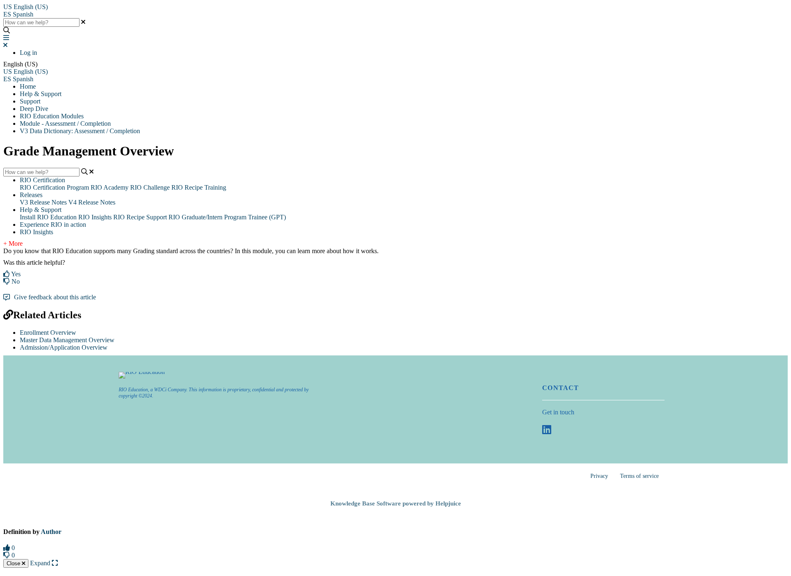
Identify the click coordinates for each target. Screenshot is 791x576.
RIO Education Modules (52, 116)
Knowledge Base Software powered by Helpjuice (395, 503)
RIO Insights (95, 217)
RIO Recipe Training (198, 187)
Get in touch (558, 412)
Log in (28, 52)
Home (28, 86)
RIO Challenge (150, 187)
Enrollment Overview (48, 332)
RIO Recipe (129, 217)
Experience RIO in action (53, 224)
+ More (13, 243)
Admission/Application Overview (64, 347)
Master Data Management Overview (67, 339)
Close (14, 563)
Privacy (599, 476)
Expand (41, 563)
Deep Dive (34, 108)
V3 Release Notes (43, 202)
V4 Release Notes (91, 202)
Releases (31, 194)
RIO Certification (42, 179)
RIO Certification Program (54, 187)
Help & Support (40, 93)
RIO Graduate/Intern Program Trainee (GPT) (227, 217)
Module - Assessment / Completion (65, 123)
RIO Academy (110, 187)
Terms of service (639, 476)
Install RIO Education (48, 217)
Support (30, 101)
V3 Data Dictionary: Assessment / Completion (80, 130)
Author (51, 531)
